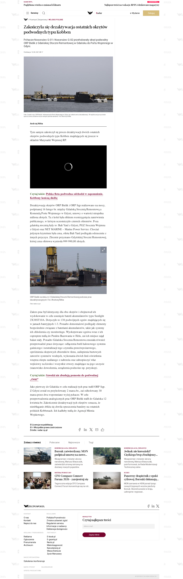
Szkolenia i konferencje (34, 561)
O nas (26, 517)
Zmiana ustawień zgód (57, 520)
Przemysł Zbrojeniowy (38, 20)
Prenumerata (30, 542)
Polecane (54, 442)
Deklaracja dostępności (57, 529)
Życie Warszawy (54, 554)
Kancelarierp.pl (53, 548)
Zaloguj (151, 13)
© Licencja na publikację (41, 425)
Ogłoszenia (29, 539)
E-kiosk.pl (51, 536)
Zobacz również (32, 442)
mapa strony (29, 567)
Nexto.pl (50, 542)
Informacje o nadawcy (57, 526)
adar (99, 13)
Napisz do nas (30, 523)
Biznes (126, 473)
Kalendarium (46, 567)
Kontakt (27, 520)
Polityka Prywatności (56, 517)
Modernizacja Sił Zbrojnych (66, 448)
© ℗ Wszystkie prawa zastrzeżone (46, 427)
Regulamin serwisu (55, 523)
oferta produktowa (32, 571)
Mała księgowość (54, 545)
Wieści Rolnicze (54, 551)
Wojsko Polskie (56, 20)
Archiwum (28, 545)
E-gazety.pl (52, 539)
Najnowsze (74, 442)
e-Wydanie (135, 13)
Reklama (28, 536)
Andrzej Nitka (36, 123)
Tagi (91, 442)
